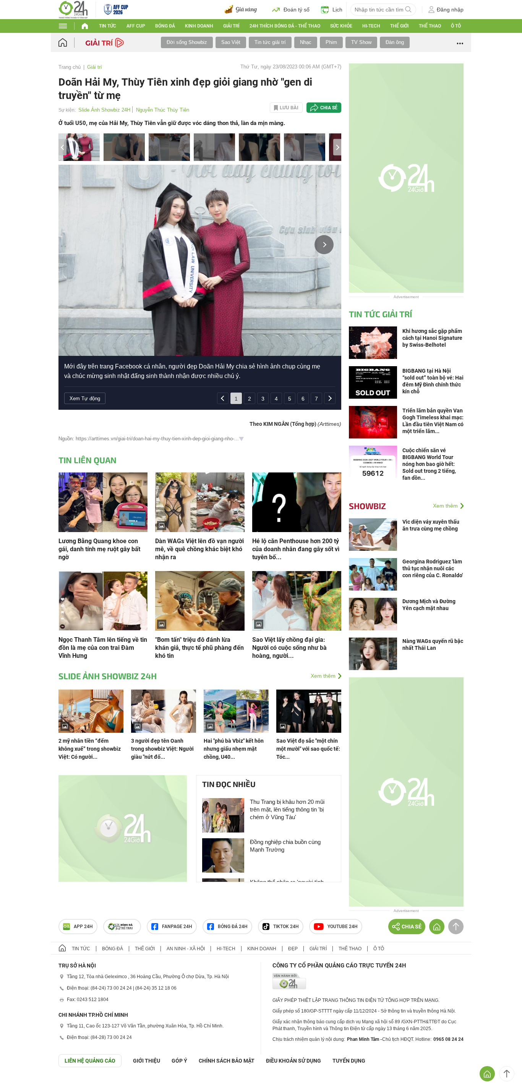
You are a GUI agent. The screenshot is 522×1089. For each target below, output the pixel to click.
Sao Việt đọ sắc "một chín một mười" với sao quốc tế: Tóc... (308, 749)
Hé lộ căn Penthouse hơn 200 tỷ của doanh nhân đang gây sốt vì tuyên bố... (295, 549)
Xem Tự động (85, 398)
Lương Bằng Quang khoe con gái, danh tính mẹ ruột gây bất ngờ (99, 549)
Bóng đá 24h (233, 926)
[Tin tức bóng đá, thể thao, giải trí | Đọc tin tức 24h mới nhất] (73, 9)
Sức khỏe (341, 26)
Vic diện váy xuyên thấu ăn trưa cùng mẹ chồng (430, 525)
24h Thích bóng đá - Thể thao (285, 26)
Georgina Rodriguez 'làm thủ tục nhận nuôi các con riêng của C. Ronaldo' (432, 568)
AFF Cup (135, 26)
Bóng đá (165, 26)
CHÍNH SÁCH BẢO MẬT (227, 1061)
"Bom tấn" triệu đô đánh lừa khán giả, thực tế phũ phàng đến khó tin (199, 647)
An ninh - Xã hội (186, 948)
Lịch (337, 9)
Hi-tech (371, 26)
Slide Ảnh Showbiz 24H (104, 110)
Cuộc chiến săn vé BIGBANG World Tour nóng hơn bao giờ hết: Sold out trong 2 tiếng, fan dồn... (429, 464)
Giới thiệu (146, 1061)
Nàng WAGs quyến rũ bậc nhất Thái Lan (432, 644)
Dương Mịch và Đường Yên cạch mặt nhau (429, 604)
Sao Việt (230, 42)
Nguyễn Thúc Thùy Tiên (162, 110)
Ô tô (456, 26)
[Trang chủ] (70, 42)
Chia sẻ (328, 107)
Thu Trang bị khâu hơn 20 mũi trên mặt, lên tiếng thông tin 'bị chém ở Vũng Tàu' (287, 809)
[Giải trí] (106, 42)
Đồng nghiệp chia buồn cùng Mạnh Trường (285, 846)
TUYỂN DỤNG (348, 1061)
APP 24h (83, 926)
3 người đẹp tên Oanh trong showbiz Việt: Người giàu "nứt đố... (162, 749)
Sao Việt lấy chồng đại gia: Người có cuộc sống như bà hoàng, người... (289, 647)
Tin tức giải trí (270, 42)
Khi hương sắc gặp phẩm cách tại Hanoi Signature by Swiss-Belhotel (432, 338)
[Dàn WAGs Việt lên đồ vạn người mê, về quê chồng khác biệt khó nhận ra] (199, 501)
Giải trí (231, 26)
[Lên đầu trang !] (506, 1073)
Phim (331, 42)
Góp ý (179, 1061)
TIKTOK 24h (286, 926)
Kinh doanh (199, 26)
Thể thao (430, 26)
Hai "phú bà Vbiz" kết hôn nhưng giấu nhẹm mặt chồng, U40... (234, 749)
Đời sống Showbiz (187, 42)
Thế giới (399, 26)
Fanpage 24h (177, 926)
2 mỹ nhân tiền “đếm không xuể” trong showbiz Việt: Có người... (89, 749)
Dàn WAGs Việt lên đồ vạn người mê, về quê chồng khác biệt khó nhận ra (199, 549)
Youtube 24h (342, 926)
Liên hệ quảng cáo (90, 1061)
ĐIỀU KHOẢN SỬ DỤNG (293, 1061)
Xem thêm (323, 676)
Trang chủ (69, 67)
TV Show (361, 42)
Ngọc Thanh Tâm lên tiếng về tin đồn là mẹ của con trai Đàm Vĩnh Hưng (102, 647)
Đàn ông (395, 42)
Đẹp (293, 948)
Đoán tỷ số (297, 9)
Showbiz (367, 506)
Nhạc (305, 42)
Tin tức (107, 26)
